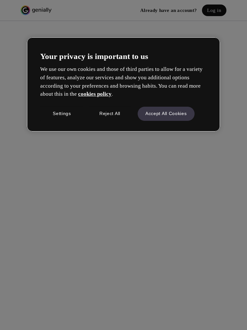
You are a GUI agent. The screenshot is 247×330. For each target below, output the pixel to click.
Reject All (109, 113)
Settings (62, 113)
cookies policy (95, 94)
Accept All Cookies (166, 113)
